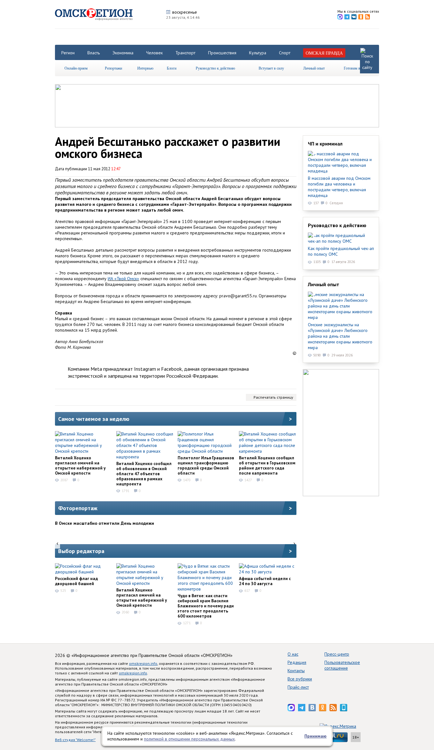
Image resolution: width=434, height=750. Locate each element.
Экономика (122, 53)
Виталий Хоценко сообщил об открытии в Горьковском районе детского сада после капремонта (267, 465)
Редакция (297, 662)
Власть (93, 53)
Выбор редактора (81, 551)
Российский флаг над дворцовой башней (76, 581)
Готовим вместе (356, 68)
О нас (293, 654)
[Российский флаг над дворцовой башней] (83, 569)
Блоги (171, 68)
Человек (154, 53)
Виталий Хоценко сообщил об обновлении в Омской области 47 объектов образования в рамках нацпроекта (144, 474)
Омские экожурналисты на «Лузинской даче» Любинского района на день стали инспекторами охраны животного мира (340, 336)
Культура (257, 53)
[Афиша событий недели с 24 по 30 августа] (267, 569)
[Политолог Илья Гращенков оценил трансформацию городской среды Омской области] (206, 442)
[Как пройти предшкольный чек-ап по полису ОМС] (341, 238)
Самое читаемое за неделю (93, 418)
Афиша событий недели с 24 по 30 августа (265, 581)
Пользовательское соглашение (342, 665)
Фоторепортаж (78, 508)
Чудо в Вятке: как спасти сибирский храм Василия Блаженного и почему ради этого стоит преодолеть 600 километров (206, 606)
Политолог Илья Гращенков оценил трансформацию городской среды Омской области (206, 465)
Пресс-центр (336, 654)
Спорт (284, 53)
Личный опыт (314, 68)
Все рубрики (300, 679)
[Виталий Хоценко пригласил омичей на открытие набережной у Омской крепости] (83, 442)
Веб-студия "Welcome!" (75, 739)
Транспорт (185, 53)
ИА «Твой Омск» (123, 278)
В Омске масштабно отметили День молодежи (104, 523)
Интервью (145, 68)
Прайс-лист (298, 687)
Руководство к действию (215, 68)
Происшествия (222, 53)
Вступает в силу (271, 68)
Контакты (296, 670)
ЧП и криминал (325, 143)
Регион (68, 53)
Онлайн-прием (76, 68)
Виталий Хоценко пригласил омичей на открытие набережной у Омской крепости (80, 465)
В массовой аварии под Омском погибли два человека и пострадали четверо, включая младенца (339, 186)
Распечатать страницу (273, 397)
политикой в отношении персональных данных (189, 739)
